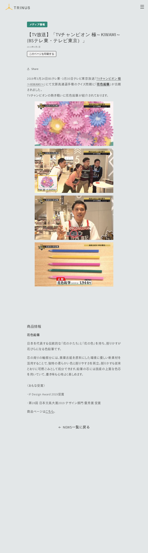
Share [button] (35, 69)
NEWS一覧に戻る (76, 427)
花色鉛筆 (103, 84)
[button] (142, 7)
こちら (50, 411)
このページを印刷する (41, 53)
